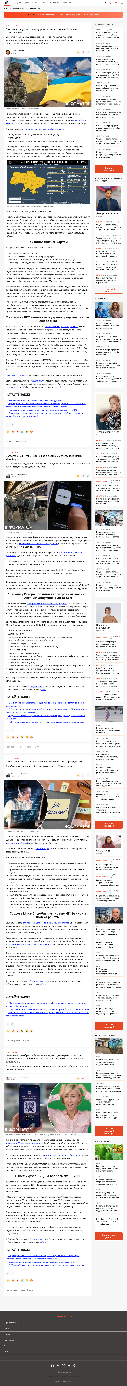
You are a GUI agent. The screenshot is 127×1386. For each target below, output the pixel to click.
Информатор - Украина (21, 3)
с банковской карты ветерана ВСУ (61, 326)
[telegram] (69, 1365)
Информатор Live (14, 387)
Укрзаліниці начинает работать (61, 1155)
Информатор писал (15, 375)
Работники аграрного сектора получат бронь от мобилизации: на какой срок (46, 722)
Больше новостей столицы (109, 1131)
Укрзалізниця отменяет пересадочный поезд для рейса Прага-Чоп (41, 1262)
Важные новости (53, 1376)
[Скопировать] (88, 52)
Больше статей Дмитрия (109, 290)
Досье (71, 3)
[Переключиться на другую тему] (111, 3)
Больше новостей (109, 169)
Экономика (43, 3)
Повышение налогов (92, 15)
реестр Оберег (11, 747)
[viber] (74, 1365)
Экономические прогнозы (71, 15)
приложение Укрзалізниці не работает (24, 1143)
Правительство (54, 3)
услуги (8, 441)
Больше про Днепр (108, 1236)
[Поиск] (116, 3)
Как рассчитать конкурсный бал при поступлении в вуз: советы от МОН (43, 410)
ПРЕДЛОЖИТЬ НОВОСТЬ (63, 1316)
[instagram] (58, 1365)
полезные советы (23, 1041)
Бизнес (64, 3)
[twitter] (63, 1365)
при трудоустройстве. (16, 843)
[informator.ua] (7, 3)
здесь (61, 387)
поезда (23, 1290)
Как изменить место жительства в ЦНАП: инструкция (34, 400)
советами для (42, 848)
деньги (32, 1290)
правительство (20, 441)
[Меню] (122, 3)
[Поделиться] (83, 52)
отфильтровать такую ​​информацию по (45, 129)
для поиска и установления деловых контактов (46, 922)
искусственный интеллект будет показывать (27, 944)
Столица (64, 1376)
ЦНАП (37, 747)
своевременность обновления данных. (38, 543)
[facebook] (52, 1365)
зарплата (9, 1041)
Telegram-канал (37, 380)
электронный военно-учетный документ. (47, 603)
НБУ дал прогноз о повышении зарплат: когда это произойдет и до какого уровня (48, 1009)
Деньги (34, 3)
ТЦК (21, 747)
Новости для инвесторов (48, 15)
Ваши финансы (74, 1376)
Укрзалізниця (11, 1290)
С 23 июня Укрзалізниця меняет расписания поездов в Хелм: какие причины (46, 1265)
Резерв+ (29, 747)
